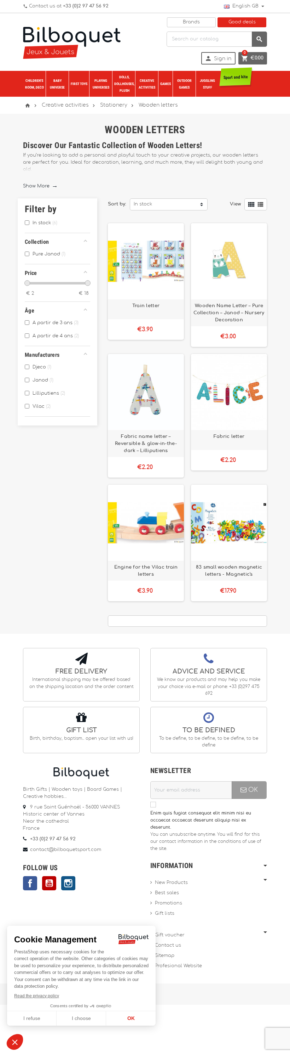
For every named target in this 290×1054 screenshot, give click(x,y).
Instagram (68, 883)
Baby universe (57, 84)
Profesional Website (178, 966)
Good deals (242, 22)
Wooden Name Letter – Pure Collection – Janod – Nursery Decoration (228, 312)
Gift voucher (170, 935)
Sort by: (117, 204)
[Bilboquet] (72, 42)
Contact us (168, 945)
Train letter (146, 305)
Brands (191, 22)
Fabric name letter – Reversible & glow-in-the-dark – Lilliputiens (146, 443)
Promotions (168, 903)
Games (165, 84)
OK (252, 790)
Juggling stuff (207, 84)
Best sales (167, 893)
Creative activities (147, 84)
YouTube (49, 883)
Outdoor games (184, 84)
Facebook (30, 883)
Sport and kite (236, 77)
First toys (79, 84)
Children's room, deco (34, 84)
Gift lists (164, 913)
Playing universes (101, 84)
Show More (40, 186)
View (235, 204)
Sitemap (164, 955)
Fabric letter (229, 436)
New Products (171, 882)
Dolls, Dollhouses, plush (124, 83)
